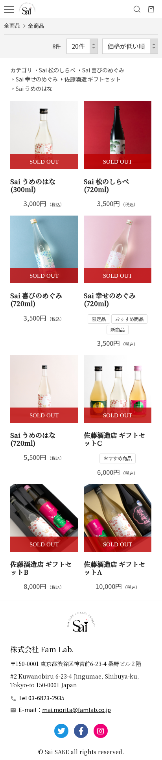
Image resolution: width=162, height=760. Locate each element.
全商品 (12, 26)
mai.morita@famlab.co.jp (76, 709)
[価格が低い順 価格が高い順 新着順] (130, 46)
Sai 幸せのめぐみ (37, 79)
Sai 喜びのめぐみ (103, 70)
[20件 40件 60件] (82, 46)
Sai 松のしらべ (57, 70)
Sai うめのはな (34, 88)
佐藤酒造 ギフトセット (92, 79)
